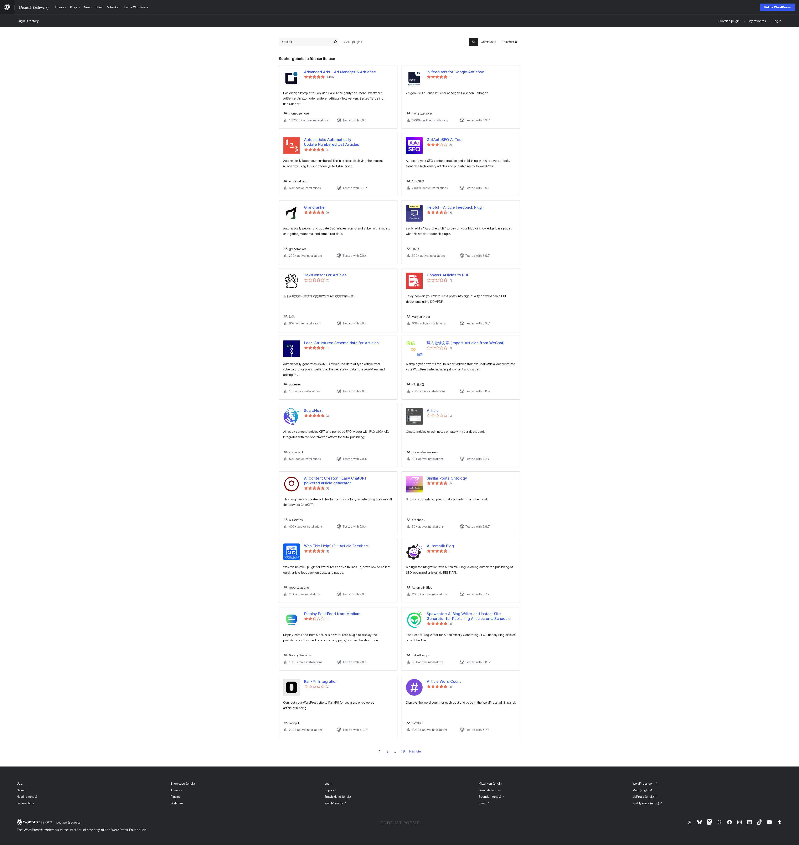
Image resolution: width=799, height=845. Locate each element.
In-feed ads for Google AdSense (455, 72)
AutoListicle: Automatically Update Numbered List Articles (331, 142)
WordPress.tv (336, 803)
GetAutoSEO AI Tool (444, 139)
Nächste (415, 751)
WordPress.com (645, 783)
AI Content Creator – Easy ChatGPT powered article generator (335, 480)
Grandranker (315, 207)
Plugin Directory (28, 21)
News (20, 790)
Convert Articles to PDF (448, 275)
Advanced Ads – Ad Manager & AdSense (340, 72)
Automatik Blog (440, 546)
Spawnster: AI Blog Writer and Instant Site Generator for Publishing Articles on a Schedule (469, 616)
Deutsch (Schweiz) (68, 822)
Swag (484, 803)
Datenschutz (25, 803)
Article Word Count (444, 681)
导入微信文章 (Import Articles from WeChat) (466, 343)
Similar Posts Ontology (447, 478)
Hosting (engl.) (27, 796)
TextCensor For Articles (325, 275)
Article (433, 410)
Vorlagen (177, 803)
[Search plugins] (335, 42)
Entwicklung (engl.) (338, 796)
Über (20, 783)
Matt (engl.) (642, 790)
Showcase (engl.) (183, 783)
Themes (176, 790)
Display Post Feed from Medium (332, 614)
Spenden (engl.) (492, 796)
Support (330, 790)
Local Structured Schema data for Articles (341, 343)
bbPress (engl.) (645, 796)
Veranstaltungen (490, 790)
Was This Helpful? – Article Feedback (337, 546)
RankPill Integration (320, 681)
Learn (328, 783)
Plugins (175, 796)
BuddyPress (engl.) (648, 803)
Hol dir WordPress (777, 7)
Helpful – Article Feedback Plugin (456, 207)
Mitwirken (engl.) (490, 783)
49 (403, 751)
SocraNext (313, 410)
